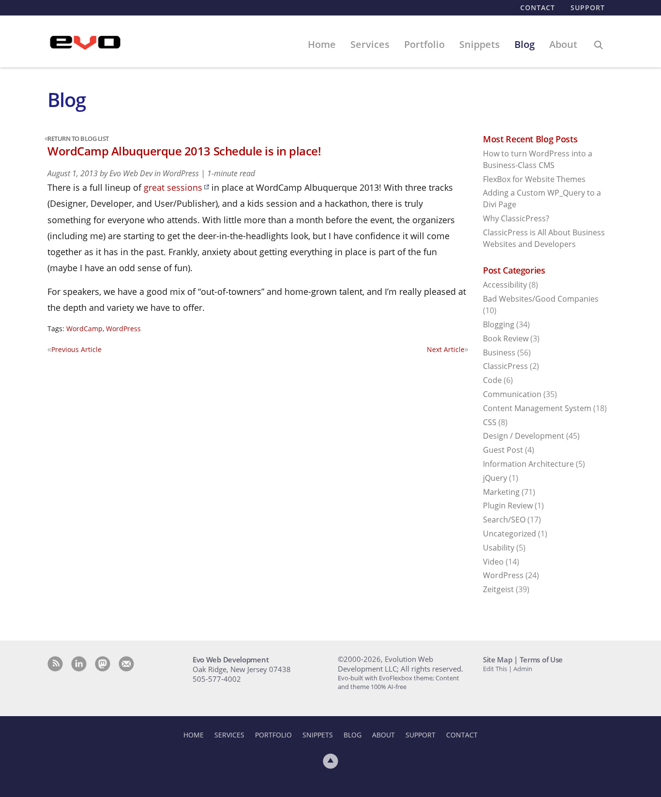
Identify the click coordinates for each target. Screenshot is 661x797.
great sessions (173, 187)
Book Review (505, 338)
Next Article (447, 349)
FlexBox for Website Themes (534, 179)
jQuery (495, 478)
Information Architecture (528, 464)
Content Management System (537, 408)
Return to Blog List (78, 138)
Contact (537, 7)
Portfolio (424, 44)
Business (499, 352)
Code (492, 380)
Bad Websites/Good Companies (541, 298)
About (563, 44)
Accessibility (505, 284)
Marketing (501, 492)
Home (322, 44)
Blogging (498, 324)
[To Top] (330, 761)
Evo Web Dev (130, 173)
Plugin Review (508, 505)
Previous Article (74, 349)
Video (493, 561)
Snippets (479, 44)
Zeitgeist (498, 589)
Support (588, 7)
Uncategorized (509, 533)
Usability (498, 547)
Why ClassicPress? (516, 218)
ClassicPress (505, 366)
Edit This (495, 668)
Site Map (497, 659)
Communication (512, 394)
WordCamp (84, 328)
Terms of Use (541, 659)
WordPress (181, 173)
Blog (524, 44)
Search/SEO (504, 519)
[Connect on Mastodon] (102, 664)
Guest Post (503, 449)
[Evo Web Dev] (85, 43)
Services (370, 44)
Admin (522, 668)
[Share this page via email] (126, 664)
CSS (489, 422)
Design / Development (523, 435)
